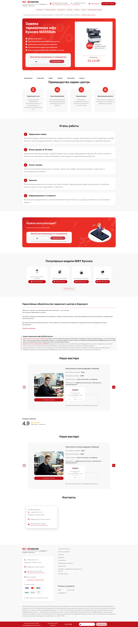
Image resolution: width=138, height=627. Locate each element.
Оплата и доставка (64, 551)
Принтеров (70, 590)
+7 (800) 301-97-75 (79, 3)
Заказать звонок (109, 3)
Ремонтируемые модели (65, 563)
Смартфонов (62, 593)
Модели (51, 78)
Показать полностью (28, 328)
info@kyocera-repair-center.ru (36, 567)
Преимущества (28, 78)
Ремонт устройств (51, 9)
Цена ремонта (61, 9)
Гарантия (60, 78)
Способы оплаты (63, 574)
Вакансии (69, 9)
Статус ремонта (95, 3)
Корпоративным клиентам (95, 9)
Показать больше (69, 288)
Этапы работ (40, 78)
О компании (39, 9)
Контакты (77, 9)
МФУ (59, 590)
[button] (113, 387)
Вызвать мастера (49, 400)
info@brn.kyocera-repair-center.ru (40, 519)
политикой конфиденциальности (59, 64)
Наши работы (71, 78)
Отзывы (83, 9)
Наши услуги (62, 566)
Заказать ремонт (37, 281)
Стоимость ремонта (64, 549)
